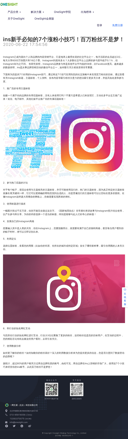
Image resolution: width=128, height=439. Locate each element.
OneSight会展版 (44, 18)
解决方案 (36, 12)
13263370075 (17, 418)
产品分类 (13, 12)
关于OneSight (16, 18)
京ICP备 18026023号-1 (64, 435)
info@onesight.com (19, 422)
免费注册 (117, 25)
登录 (99, 25)
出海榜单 (86, 12)
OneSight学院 (62, 12)
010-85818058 (18, 414)
